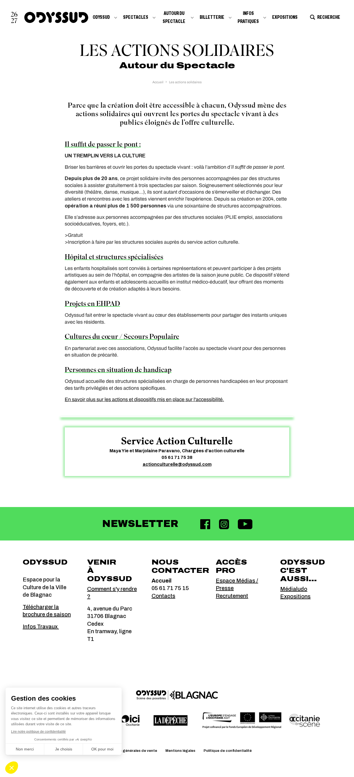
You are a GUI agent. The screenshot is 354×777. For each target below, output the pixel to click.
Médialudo (293, 589)
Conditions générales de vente (130, 751)
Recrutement (232, 596)
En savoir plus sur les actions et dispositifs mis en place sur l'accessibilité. (144, 399)
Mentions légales (180, 751)
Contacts (163, 596)
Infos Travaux (41, 626)
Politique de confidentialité (228, 751)
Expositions (285, 17)
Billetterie (212, 17)
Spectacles (135, 17)
